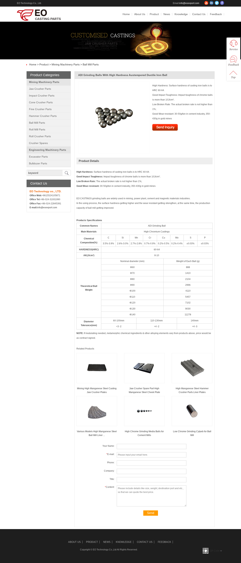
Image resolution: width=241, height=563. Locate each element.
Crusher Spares (38, 143)
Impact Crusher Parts (41, 95)
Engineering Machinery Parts (47, 149)
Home (126, 14)
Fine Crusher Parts (40, 109)
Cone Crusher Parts (41, 102)
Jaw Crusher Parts (40, 88)
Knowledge (181, 14)
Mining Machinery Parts (66, 64)
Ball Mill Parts (91, 64)
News (166, 14)
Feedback (216, 14)
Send (150, 513)
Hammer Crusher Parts (43, 115)
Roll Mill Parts (37, 129)
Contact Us (198, 14)
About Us (139, 14)
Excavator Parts (38, 156)
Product (154, 14)
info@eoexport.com (189, 3)
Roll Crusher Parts (40, 136)
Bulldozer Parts (38, 163)
